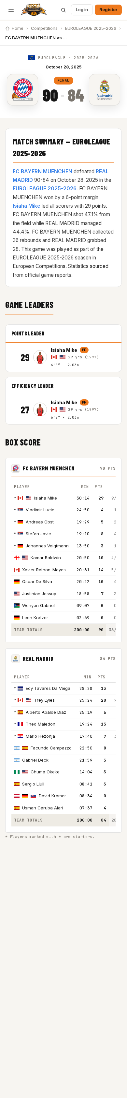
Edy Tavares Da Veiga (48, 688)
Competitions (44, 28)
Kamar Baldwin (46, 557)
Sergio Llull (33, 783)
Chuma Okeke (45, 771)
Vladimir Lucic (40, 509)
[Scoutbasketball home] (34, 9)
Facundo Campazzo (51, 747)
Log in (82, 9)
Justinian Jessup (39, 593)
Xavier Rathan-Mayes (44, 569)
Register (108, 9)
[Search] (63, 10)
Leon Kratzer (35, 617)
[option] (74, 357)
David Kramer (52, 795)
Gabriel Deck (35, 760)
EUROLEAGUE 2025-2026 (90, 28)
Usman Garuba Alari (42, 807)
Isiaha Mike (26, 206)
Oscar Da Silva (37, 581)
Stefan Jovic (38, 533)
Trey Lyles (44, 700)
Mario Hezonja (40, 736)
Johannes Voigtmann (47, 545)
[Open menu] (11, 10)
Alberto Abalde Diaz (46, 712)
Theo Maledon (40, 724)
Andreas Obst (40, 521)
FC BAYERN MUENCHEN (42, 171)
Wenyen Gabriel (38, 605)
